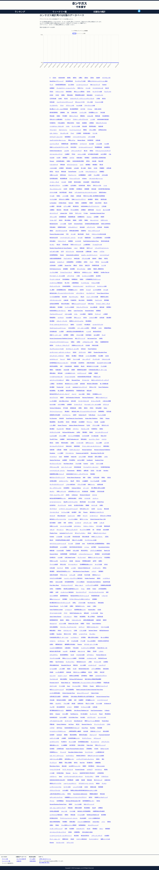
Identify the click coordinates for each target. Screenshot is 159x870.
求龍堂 (89, 352)
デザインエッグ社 (54, 467)
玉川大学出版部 (106, 554)
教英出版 (74, 422)
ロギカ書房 (65, 790)
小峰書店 (91, 123)
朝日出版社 (69, 168)
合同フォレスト (90, 442)
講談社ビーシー (96, 574)
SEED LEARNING (105, 223)
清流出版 (90, 456)
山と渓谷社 (71, 84)
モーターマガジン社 (83, 401)
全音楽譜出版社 (60, 161)
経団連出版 (73, 408)
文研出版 (78, 196)
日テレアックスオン (80, 533)
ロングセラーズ (90, 293)
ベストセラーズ (54, 164)
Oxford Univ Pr (82, 415)
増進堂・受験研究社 (98, 269)
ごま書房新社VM (99, 752)
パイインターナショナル (79, 136)
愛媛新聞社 (69, 710)
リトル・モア (53, 220)
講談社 (86, 77)
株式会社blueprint (104, 630)
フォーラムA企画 (94, 481)
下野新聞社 (89, 748)
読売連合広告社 (54, 818)
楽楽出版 (68, 672)
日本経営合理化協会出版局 (92, 223)
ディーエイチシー (73, 564)
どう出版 (52, 773)
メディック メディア (96, 835)
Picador (92, 686)
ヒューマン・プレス (94, 439)
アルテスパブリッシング (56, 314)
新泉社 (91, 432)
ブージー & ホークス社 (56, 613)
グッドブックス (62, 505)
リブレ (76, 314)
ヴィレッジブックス (74, 178)
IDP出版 (98, 529)
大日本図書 (107, 237)
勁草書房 (66, 456)
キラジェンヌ (97, 738)
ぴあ (110, 154)
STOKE (96, 748)
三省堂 (89, 175)
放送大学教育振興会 (55, 821)
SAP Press (59, 727)
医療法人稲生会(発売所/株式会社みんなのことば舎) (84, 790)
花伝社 (89, 533)
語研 (66, 828)
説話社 (67, 495)
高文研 (94, 651)
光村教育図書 (63, 554)
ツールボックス (99, 95)
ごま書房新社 (86, 244)
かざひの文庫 (85, 435)
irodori (88, 606)
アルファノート (72, 175)
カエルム (89, 216)
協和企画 (86, 613)
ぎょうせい (92, 634)
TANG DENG (81, 745)
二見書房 (105, 314)
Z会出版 (94, 161)
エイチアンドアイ (54, 741)
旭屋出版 (82, 248)
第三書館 (100, 355)
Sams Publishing (96, 623)
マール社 (52, 196)
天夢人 (74, 602)
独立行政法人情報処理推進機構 (93, 679)
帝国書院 (92, 491)
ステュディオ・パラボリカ (57, 355)
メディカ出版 (91, 136)
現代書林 (60, 307)
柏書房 (62, 397)
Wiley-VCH (103, 435)
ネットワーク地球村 (85, 529)
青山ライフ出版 (90, 703)
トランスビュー (68, 616)
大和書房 (61, 168)
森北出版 (106, 508)
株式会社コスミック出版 (71, 383)
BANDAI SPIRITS (80, 755)
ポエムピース (53, 623)
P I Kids (86, 213)
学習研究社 (94, 428)
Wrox (101, 613)
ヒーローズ (78, 522)
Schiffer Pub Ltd (105, 272)
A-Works (84, 178)
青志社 (51, 442)
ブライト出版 (95, 425)
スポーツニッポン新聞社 (56, 759)
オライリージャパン (72, 164)
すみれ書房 (69, 317)
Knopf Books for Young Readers (74, 418)
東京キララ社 (67, 634)
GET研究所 (72, 745)
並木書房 (74, 512)
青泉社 (57, 825)
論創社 (72, 324)
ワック (51, 84)
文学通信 (83, 637)
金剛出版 (86, 470)
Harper (62, 255)
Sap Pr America (59, 661)
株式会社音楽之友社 (84, 668)
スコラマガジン (70, 755)
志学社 (51, 588)
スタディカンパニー (74, 449)
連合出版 (64, 766)
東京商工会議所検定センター (71, 588)
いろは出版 (59, 536)
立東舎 (78, 342)
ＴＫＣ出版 (72, 811)
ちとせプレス (63, 561)
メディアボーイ (80, 293)
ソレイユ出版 (78, 804)
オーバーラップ (54, 213)
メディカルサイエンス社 (56, 720)
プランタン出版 (86, 258)
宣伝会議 (82, 227)
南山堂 (72, 481)
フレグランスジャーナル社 (57, 348)
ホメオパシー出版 (101, 286)
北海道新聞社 (69, 262)
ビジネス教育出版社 (55, 693)
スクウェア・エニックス (56, 136)
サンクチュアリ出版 (80, 81)
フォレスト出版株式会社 (84, 821)
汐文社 (106, 564)
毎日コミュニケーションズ (57, 689)
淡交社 (85, 317)
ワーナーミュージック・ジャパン (69, 818)
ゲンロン (104, 783)
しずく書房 (62, 668)
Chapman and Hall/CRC (82, 453)
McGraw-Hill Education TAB (73, 800)
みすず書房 (103, 154)
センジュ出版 (104, 262)
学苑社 (51, 703)
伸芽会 (104, 568)
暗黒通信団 (70, 780)
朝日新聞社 (52, 390)
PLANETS (63, 741)
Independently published (72, 255)
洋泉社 (101, 418)
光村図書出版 (62, 216)
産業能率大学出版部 (55, 415)
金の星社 (98, 275)
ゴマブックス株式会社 (96, 550)
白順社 (51, 644)
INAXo (59, 630)
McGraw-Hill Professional (76, 679)
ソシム (105, 185)
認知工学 (87, 265)
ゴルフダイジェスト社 (61, 230)
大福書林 (62, 439)
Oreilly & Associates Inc (56, 150)
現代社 (98, 800)
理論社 (100, 258)
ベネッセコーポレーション (96, 178)
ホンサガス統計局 (21, 859)
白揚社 (101, 338)
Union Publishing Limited (56, 609)
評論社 (72, 196)
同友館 (51, 672)
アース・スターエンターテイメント (59, 324)
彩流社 (74, 352)
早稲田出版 (106, 682)
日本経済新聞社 (66, 286)
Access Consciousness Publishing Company (61, 338)
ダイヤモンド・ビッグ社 (72, 348)
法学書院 (66, 335)
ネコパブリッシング (93, 825)
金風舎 (89, 269)
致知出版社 (90, 95)
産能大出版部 (78, 807)
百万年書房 (52, 522)
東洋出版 (59, 206)
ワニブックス (107, 91)
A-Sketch (107, 710)
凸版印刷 (98, 620)
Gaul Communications (96, 710)
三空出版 (104, 206)
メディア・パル (87, 522)
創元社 (104, 98)
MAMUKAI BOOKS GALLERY (57, 780)
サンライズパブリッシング (57, 484)
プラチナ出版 (81, 602)
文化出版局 (86, 182)
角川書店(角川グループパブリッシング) (60, 602)
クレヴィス (60, 568)
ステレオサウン (54, 654)
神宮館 (65, 449)
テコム (82, 588)
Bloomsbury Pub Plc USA (97, 453)
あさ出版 (91, 143)
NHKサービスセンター (92, 627)
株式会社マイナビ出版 (92, 366)
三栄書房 (67, 154)
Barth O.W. (107, 550)
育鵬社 (89, 651)
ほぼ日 (93, 508)
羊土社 (87, 234)
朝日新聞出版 (69, 81)
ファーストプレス (54, 512)
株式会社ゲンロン (80, 606)
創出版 (73, 703)
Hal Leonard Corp (92, 338)
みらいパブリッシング (83, 693)
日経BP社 (83, 230)
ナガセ (67, 126)
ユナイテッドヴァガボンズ (57, 380)
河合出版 (84, 126)
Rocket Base (105, 720)
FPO (67, 234)
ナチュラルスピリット (91, 171)
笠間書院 (94, 599)
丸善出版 (99, 227)
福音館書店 (68, 136)
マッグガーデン (54, 105)
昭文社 (89, 185)
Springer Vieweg (93, 630)
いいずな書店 (53, 401)
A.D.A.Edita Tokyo (73, 717)
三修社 (94, 606)
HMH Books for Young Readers (81, 571)
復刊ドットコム (84, 519)
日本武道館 (81, 658)
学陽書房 (102, 168)
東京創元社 (76, 206)
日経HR (94, 258)
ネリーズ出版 (91, 501)
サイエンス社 (97, 661)
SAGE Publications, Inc (76, 613)
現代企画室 (98, 408)
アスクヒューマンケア (67, 585)
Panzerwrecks (70, 470)
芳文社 (51, 91)
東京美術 (76, 835)
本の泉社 (82, 717)
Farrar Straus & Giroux (103, 293)
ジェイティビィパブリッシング (65, 102)
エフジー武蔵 (62, 623)
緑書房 (82, 623)
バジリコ (104, 439)
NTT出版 (65, 408)
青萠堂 (70, 804)
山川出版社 (73, 185)
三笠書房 (78, 133)
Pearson (80, 644)
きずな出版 (105, 175)
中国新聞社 (58, 588)
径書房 (96, 373)
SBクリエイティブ (95, 84)
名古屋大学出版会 (78, 505)
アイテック (98, 314)
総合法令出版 (79, 251)
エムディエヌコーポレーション (58, 140)
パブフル (102, 251)
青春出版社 (70, 95)
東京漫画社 (88, 321)
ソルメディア (102, 665)
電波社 (51, 230)
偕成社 (58, 116)
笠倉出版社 (79, 157)
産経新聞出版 (71, 216)
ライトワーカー (89, 752)
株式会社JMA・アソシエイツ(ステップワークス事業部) (87, 682)
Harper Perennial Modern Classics (75, 748)
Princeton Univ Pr (54, 682)
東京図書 (99, 727)
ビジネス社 (78, 241)
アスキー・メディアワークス (80, 119)
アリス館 (82, 641)
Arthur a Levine (101, 766)
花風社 (51, 825)
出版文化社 (107, 780)
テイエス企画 (81, 814)
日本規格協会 (65, 279)
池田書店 (98, 310)
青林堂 (69, 359)
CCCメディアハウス (101, 123)
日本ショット (77, 317)
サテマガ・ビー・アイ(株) (91, 644)
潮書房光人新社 (104, 296)
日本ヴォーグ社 (97, 185)
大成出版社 (68, 647)
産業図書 (86, 189)
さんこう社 (64, 811)
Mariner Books (81, 140)
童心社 (85, 150)
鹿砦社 (77, 202)
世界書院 (64, 599)
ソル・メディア (86, 359)
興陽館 (87, 505)
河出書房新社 (105, 116)
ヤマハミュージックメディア (103, 150)
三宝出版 (77, 543)
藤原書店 (96, 272)
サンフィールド (82, 557)
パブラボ (52, 727)
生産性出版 (100, 484)
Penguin (52, 161)
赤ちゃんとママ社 (80, 102)
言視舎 (70, 832)
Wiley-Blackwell (61, 515)
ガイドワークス (54, 397)
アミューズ (63, 752)
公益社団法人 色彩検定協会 (99, 157)
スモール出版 (68, 314)
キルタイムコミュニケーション (58, 328)
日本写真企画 (72, 554)
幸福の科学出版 (95, 182)
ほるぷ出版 (76, 550)
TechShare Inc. (74, 714)
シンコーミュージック (82, 84)
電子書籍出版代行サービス (57, 710)
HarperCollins (91, 609)
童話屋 (83, 780)
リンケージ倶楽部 (69, 307)
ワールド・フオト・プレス (103, 303)
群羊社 (76, 762)
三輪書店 (52, 209)
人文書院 (60, 265)
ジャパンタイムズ (104, 255)
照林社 (88, 394)
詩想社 (85, 262)
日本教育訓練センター (74, 738)
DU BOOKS (60, 383)
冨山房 (94, 807)
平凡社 (73, 154)
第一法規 (98, 470)
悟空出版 (108, 411)
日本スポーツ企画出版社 (56, 119)
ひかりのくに (98, 769)
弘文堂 (70, 223)
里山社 (82, 296)
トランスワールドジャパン (102, 248)
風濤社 (106, 769)
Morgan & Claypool (85, 495)
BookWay (92, 727)
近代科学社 (52, 505)
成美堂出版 (91, 209)
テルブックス (98, 300)
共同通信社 (79, 189)
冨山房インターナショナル (71, 501)
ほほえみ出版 (58, 581)
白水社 (70, 505)
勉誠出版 (52, 550)
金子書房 (93, 547)
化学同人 (70, 522)
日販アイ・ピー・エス (55, 335)
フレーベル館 (76, 359)
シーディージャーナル (55, 787)
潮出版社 (67, 411)
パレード (74, 394)
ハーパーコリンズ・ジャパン (57, 470)
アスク (62, 105)
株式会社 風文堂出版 (55, 651)
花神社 (98, 759)
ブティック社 (53, 216)
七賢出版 (59, 449)
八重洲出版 (88, 251)
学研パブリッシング (100, 745)
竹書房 (91, 202)
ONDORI (61, 418)
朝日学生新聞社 (54, 366)
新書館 (90, 373)
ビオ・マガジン (54, 133)
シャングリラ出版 (77, 787)
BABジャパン (91, 484)
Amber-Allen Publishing (91, 418)
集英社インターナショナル (76, 321)
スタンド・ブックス (62, 321)
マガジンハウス (59, 91)
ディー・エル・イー (55, 839)
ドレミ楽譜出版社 (97, 237)
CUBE (75, 630)
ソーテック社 (82, 112)
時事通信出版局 (86, 561)
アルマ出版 (78, 463)
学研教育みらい (54, 752)
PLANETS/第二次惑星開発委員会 (95, 543)
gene (83, 543)
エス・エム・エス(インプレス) (58, 807)
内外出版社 (52, 241)
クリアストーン (66, 415)
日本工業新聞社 (54, 627)
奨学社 (88, 161)
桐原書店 (95, 164)
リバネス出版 (94, 613)
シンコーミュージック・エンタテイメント (61, 835)
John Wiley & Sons (64, 401)
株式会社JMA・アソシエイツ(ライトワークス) (62, 293)
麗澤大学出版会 (83, 734)
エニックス (52, 675)
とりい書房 (52, 425)
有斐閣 (70, 182)
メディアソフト (105, 741)
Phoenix (85, 512)
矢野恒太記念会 (102, 129)
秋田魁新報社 (82, 825)
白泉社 (60, 98)
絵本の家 (73, 401)
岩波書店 (84, 123)
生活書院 (52, 634)
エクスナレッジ (54, 359)
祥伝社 (70, 192)
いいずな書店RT (59, 672)
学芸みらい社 (96, 376)
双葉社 (58, 196)
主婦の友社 (74, 112)
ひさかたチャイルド (78, 286)
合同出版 (102, 317)
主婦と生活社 (97, 109)
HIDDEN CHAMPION (103, 641)
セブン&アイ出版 (54, 251)
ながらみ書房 (62, 717)
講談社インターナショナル (95, 557)
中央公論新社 (61, 123)
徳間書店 (65, 157)
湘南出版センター (54, 745)
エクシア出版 (82, 456)
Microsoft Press (76, 380)
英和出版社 (84, 439)
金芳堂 (94, 561)
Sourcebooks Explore (103, 547)
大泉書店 (105, 661)
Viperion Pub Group (55, 460)
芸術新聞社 (90, 300)
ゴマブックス (82, 352)
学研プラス (80, 88)
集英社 (74, 77)
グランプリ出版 (82, 484)
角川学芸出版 (63, 192)
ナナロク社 (87, 498)
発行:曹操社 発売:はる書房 (98, 488)
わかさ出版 (52, 404)
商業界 (102, 216)
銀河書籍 (103, 814)
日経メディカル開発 (77, 540)
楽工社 (90, 672)
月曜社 (96, 672)
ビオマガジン (77, 526)
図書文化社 (65, 839)
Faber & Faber (95, 693)
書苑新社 (79, 470)
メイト (103, 821)
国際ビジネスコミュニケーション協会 (97, 81)
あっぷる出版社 (91, 641)
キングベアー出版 (97, 91)
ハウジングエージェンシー (86, 554)
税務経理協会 (107, 328)
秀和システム (71, 140)
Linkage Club (63, 213)
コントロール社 (102, 717)
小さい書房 (65, 714)
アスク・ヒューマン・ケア (57, 495)
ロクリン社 (94, 505)
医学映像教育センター (88, 800)
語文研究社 (81, 362)
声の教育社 (72, 460)
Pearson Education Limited (57, 234)
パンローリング (92, 665)
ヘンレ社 (88, 331)
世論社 (69, 668)
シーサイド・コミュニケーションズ (68, 508)
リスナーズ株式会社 (81, 839)
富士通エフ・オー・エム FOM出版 (59, 109)
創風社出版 (93, 787)
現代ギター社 (105, 425)
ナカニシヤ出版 (95, 282)
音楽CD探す (33, 861)
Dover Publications (103, 387)
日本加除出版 (53, 331)
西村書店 (84, 432)
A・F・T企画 (64, 606)
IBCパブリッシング (80, 338)
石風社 (89, 477)
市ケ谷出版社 (84, 714)
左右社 (107, 355)
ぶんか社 (66, 150)
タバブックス (68, 720)
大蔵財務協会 (75, 282)
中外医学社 (52, 123)
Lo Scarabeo (53, 202)
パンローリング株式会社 (56, 282)
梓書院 (51, 592)
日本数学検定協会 (105, 467)
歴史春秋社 (108, 714)
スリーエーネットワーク (56, 154)
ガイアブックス (91, 717)
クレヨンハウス (60, 842)
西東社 (85, 129)
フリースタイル (70, 453)
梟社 (103, 759)
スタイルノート (67, 630)
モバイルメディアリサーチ (57, 446)
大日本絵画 (52, 265)
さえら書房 (83, 665)
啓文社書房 (106, 731)
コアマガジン (90, 654)
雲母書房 (76, 707)
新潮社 (69, 77)
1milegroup (75, 495)
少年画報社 (79, 262)
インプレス (68, 119)
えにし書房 (99, 442)
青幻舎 (101, 164)
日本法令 (83, 348)
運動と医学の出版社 (93, 637)
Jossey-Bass (96, 821)
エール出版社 (63, 547)
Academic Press (99, 460)
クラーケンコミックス (55, 300)
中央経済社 (73, 300)
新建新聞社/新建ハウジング (57, 474)
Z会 (68, 112)
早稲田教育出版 (95, 595)
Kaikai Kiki (73, 456)
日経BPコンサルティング (101, 797)
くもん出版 (99, 143)
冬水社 (67, 422)
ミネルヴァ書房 (93, 317)
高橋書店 (101, 171)
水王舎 (95, 168)
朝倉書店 (76, 366)
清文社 (109, 477)
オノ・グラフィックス (55, 488)
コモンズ (52, 529)
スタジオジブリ (80, 828)
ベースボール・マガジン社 (57, 126)
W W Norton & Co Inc (55, 269)
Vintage (107, 418)
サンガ (103, 335)
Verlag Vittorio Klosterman (74, 477)
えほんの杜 (90, 116)
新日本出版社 (77, 182)
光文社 (54, 77)
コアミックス (70, 842)
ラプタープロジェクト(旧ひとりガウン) (79, 599)
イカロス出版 (53, 168)
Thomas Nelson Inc (101, 654)
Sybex (105, 408)
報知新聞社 (52, 422)
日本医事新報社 (54, 255)
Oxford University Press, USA (98, 519)
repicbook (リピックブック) (80, 387)
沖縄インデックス (61, 491)
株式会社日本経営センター (64, 571)
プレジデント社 (64, 133)
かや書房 (52, 206)
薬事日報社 (106, 446)
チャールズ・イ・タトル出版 (57, 275)
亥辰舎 (88, 588)
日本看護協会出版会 (83, 741)
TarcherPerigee (72, 171)
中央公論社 (76, 647)
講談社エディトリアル (55, 783)
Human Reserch (54, 606)
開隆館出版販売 (94, 794)
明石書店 (92, 474)
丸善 (75, 700)
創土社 (51, 540)
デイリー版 (5, 859)
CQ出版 (88, 345)
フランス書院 (62, 435)
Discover (68, 773)
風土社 (105, 202)
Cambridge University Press (97, 213)
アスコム (89, 109)
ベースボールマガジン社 (56, 376)
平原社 (75, 616)
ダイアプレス (53, 508)
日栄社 (57, 442)
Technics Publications (55, 408)
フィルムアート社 (97, 244)
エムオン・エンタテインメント (89, 255)
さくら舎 (73, 234)
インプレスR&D (54, 272)
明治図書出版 (98, 147)
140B (56, 592)
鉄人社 (57, 171)
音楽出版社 (106, 668)
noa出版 (102, 422)
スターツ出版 (99, 463)
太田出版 (108, 168)
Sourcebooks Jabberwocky (80, 794)
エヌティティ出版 (54, 738)
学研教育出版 (95, 265)
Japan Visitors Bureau (55, 616)
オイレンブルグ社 (95, 401)
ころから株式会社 (70, 484)
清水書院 (72, 269)
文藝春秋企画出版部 (106, 585)
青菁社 (103, 477)
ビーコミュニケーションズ (86, 147)
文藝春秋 (62, 112)
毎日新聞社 (83, 616)
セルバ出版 (81, 394)
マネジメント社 (106, 359)
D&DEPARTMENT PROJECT (87, 773)
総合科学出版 (106, 581)
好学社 (80, 498)
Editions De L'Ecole (73, 623)
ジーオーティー (94, 515)
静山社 (82, 366)
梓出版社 (106, 227)
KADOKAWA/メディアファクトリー (90, 206)
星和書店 (97, 554)
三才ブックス (104, 220)
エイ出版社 (65, 185)
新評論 (67, 568)
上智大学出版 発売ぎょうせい (57, 794)
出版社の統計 (99, 12)
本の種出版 (73, 651)
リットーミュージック (75, 129)
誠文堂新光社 (74, 143)
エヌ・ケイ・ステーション (57, 755)
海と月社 (67, 282)
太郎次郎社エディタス (74, 491)
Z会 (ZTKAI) (98, 202)
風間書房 (101, 571)
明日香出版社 (92, 126)
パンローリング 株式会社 (67, 592)
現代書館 (52, 387)
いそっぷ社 (72, 574)
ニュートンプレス (54, 143)
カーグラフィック (90, 286)
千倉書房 (68, 550)
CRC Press (91, 303)
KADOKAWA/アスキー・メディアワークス (77, 474)
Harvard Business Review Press (58, 804)
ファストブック (78, 404)
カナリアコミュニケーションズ (58, 543)
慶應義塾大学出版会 (70, 644)
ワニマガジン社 (54, 679)
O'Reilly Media (62, 202)
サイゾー (85, 515)
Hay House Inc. (92, 602)
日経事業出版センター (80, 609)
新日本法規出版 (105, 241)
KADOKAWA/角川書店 (78, 161)
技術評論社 (69, 91)
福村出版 (102, 307)
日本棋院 (52, 748)
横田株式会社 (58, 644)
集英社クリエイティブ (102, 686)
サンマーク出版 (76, 126)
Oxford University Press (68, 693)
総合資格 (64, 296)
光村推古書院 (53, 481)
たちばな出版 (74, 641)
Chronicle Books (78, 223)
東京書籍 (52, 321)
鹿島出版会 (52, 373)
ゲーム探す (32, 859)
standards (52, 262)
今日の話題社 (71, 328)
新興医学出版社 (62, 227)
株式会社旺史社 (97, 331)
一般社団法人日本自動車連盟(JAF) (75, 331)
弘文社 (88, 425)
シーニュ (86, 547)
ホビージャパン (63, 129)
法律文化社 (80, 703)
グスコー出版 (79, 335)
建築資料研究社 (70, 390)
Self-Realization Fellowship (73, 397)
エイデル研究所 (97, 289)
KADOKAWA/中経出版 (103, 119)
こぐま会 (73, 568)
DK (93, 529)
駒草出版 (63, 171)
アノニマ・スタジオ (55, 279)
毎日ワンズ (90, 248)
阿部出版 (81, 355)
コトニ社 (68, 387)
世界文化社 (63, 175)
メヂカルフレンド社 (87, 342)
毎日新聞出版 (63, 178)
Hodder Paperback (90, 578)
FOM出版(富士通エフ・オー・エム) (59, 637)
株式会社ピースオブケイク (97, 512)
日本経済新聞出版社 (60, 84)
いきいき (102, 522)
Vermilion (105, 470)
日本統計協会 (60, 773)
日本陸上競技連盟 (54, 811)
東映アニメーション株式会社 (92, 720)
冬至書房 (71, 828)
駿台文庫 (101, 161)
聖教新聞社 (52, 317)
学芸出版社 (52, 227)
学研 (65, 522)
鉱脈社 (100, 561)
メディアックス (91, 227)
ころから (101, 651)
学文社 (88, 623)
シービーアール (83, 634)
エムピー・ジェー (62, 675)
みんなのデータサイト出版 (104, 362)
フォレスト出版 (99, 102)
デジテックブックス (55, 286)
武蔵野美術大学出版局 (99, 811)
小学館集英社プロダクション (93, 279)
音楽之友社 (69, 446)
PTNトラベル (63, 574)
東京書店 (52, 428)
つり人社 (63, 182)
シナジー (94, 571)
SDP (61, 366)
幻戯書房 (81, 700)
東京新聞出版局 (54, 547)
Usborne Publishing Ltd (84, 568)
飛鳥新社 (82, 116)
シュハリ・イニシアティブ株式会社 (73, 578)
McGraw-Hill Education (68, 432)
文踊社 (71, 606)
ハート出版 (63, 223)
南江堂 (107, 88)
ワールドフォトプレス (66, 272)
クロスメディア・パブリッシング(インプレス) (82, 98)
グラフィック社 (70, 105)
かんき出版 (79, 105)
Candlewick (90, 460)
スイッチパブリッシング (101, 432)
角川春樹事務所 (74, 109)
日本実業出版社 (54, 178)
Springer (71, 202)
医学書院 (71, 189)
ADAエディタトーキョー (99, 533)
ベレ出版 (106, 143)
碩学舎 (75, 634)
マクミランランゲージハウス (96, 592)
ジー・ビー (86, 488)
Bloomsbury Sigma (55, 766)
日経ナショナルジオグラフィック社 (59, 147)
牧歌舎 (98, 783)
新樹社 (66, 814)
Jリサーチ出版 (53, 192)
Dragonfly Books (89, 310)
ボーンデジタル (81, 269)
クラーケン (76, 428)
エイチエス (61, 317)
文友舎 (99, 609)
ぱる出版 (76, 168)
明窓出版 (68, 428)
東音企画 (89, 390)
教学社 (106, 258)
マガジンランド (62, 241)
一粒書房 (63, 738)
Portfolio (52, 536)
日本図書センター (93, 112)
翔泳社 (89, 168)
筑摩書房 (52, 88)
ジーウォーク (83, 143)
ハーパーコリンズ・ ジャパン (68, 237)
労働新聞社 (98, 762)
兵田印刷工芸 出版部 (55, 696)
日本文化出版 (100, 491)
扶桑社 (63, 95)
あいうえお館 (106, 209)
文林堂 (74, 415)
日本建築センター (97, 394)
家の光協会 (68, 220)
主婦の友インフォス (95, 731)
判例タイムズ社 (54, 561)
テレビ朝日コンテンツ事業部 (68, 825)
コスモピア (90, 769)
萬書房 (91, 675)
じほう (100, 328)
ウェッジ (62, 359)
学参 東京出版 (76, 536)
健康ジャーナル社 (105, 839)
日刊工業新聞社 (70, 689)
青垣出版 (73, 814)
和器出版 (70, 807)
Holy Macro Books (68, 463)
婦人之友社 (81, 300)
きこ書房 (52, 289)
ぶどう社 (106, 442)
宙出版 (71, 561)
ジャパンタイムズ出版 (66, 526)
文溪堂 (59, 522)
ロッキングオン (89, 776)
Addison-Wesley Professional (76, 425)
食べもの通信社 (105, 637)
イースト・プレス (54, 182)
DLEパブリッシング (89, 804)
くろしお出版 (82, 630)
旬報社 (72, 342)
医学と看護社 (98, 456)
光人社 (88, 828)
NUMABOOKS (53, 717)
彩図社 (68, 161)
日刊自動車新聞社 (69, 581)
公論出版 (66, 300)
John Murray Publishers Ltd (81, 710)
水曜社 (101, 505)
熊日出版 (102, 794)
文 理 (62, 251)
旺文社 (66, 98)
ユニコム (99, 508)
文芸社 (106, 536)
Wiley (96, 342)
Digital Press (100, 501)
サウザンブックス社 (55, 432)
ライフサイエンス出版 (90, 540)
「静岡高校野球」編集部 (74, 731)
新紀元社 (59, 209)
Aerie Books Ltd (78, 720)
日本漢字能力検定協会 (104, 189)
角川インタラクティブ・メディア (100, 380)
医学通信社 (91, 766)
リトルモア (79, 324)
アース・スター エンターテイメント (91, 446)
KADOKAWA (61, 77)
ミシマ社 (81, 171)
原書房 (73, 369)
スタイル (94, 495)
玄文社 (92, 470)
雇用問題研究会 (64, 595)
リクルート (52, 641)
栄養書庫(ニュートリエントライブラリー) (75, 797)
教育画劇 (106, 300)
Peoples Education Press (100, 352)
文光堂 (65, 189)
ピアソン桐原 (67, 206)
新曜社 (72, 335)
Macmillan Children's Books (75, 752)
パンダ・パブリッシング (56, 828)
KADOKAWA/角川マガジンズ (72, 727)
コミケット (95, 498)
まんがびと (58, 703)
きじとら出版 (72, 741)
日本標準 (52, 734)
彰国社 (81, 279)
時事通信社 (75, 279)
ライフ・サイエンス (67, 769)
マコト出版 (99, 703)
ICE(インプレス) (73, 116)
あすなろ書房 (80, 460)
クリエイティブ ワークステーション (59, 342)
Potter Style (90, 745)
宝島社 (92, 77)
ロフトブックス (70, 251)
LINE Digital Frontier (70, 557)
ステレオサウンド (73, 227)
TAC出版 (102, 112)
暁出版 (96, 422)
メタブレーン (53, 776)
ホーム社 (80, 237)
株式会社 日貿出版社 (92, 383)
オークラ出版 (98, 564)
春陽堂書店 (77, 446)
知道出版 (100, 126)
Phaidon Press (53, 533)
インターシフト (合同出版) (88, 647)
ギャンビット (60, 529)
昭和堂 (104, 620)
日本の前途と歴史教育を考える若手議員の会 (82, 696)
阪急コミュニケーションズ (79, 303)
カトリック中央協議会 (74, 435)
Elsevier (52, 842)
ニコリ (81, 164)
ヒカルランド (60, 262)
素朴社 (86, 408)
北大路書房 (81, 422)
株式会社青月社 (85, 835)
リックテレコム (85, 282)
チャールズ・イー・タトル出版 (92, 404)
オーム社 (105, 289)
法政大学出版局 (54, 574)
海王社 (77, 724)
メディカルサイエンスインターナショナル (86, 192)
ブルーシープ (93, 734)
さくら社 (70, 543)
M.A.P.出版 (87, 574)
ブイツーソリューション (56, 411)
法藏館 (70, 700)
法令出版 (85, 731)
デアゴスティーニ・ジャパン (86, 783)
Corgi (60, 456)
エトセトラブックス (98, 324)
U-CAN (58, 157)
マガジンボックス (76, 620)
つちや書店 (83, 314)
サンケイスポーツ (93, 839)
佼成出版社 (58, 369)
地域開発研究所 (104, 342)
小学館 (98, 98)
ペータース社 (79, 442)
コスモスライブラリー (101, 675)
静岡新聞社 (101, 411)
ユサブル (72, 157)
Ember (94, 588)
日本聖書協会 (60, 800)
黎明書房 (107, 828)
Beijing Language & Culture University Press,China (89, 689)
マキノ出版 (90, 102)
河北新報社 (107, 557)
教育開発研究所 (54, 620)
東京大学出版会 (65, 303)
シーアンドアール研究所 (91, 585)
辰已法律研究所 (61, 707)
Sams (60, 776)
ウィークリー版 (6, 861)
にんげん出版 (53, 435)
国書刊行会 (77, 272)
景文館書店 (87, 807)
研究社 (51, 171)
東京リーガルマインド (101, 397)
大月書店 (103, 481)
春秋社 (69, 310)
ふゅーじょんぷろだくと (70, 783)
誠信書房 (90, 199)
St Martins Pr (107, 703)
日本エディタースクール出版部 (96, 755)
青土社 (58, 244)
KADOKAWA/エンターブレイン (58, 310)
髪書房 (84, 766)
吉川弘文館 (96, 477)
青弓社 (97, 262)
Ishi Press (71, 724)
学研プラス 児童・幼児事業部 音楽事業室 (94, 196)
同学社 (69, 794)
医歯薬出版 (88, 237)
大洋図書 (96, 216)
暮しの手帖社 (91, 616)
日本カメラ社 (92, 387)
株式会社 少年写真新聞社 (84, 811)
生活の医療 (106, 529)
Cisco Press (85, 727)
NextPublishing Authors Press (91, 241)
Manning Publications (87, 397)
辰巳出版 (93, 189)
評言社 (91, 408)
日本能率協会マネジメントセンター (59, 362)
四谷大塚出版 (85, 536)
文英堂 (80, 220)
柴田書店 (88, 164)
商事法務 (93, 328)
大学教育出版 (60, 748)
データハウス (85, 380)
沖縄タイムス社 (54, 526)
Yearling (104, 84)
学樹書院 (64, 821)
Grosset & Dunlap (79, 769)
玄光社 (88, 91)
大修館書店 (84, 202)
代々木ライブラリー (55, 185)
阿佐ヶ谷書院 (68, 762)
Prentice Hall (60, 387)
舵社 (80, 512)
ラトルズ (88, 289)
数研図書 (100, 787)
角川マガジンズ (98, 780)
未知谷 (72, 839)
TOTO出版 (73, 362)
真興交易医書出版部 (88, 620)
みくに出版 (67, 536)
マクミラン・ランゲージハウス (68, 627)
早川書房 (64, 116)
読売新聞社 (66, 488)
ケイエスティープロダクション (58, 731)
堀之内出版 (81, 234)
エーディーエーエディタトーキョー (73, 776)
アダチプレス (104, 776)
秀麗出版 (52, 724)
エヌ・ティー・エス (66, 467)
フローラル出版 (105, 627)
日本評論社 (88, 335)
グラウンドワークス (55, 790)
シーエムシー (68, 609)
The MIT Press (53, 439)
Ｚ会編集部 (85, 481)
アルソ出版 (66, 703)
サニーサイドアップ (81, 592)
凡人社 (72, 654)
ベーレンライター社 (55, 769)
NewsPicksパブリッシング (56, 81)
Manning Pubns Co (87, 724)
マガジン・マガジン (88, 526)
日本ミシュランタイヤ (72, 529)
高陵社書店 (72, 821)
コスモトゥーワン (63, 481)
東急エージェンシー (55, 599)
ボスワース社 (53, 686)
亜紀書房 (108, 317)
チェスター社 (60, 428)
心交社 (92, 463)
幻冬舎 (51, 95)
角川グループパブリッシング (57, 477)
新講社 (98, 578)
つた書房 (61, 331)
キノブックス (93, 714)
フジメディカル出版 (55, 658)
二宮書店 (52, 383)
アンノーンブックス (99, 724)
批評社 (51, 714)
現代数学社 (90, 762)
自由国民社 (107, 147)
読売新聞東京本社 (61, 289)
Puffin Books (92, 415)
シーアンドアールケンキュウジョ (85, 759)
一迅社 (78, 275)
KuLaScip (59, 634)
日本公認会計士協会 (87, 832)
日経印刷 (52, 449)
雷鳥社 (108, 543)
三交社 (108, 724)
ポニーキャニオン (73, 296)
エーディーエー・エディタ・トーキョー (60, 352)
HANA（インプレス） (97, 536)
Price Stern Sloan (54, 585)
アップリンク (53, 762)
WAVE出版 (77, 258)
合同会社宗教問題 (54, 303)
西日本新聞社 (73, 734)
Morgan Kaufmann (87, 449)
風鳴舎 (66, 734)
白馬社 (78, 432)
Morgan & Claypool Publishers (102, 449)
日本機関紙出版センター (86, 564)
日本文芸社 (73, 147)
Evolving (86, 463)
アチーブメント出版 (89, 105)
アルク (72, 133)
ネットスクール (95, 741)
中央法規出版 (68, 366)
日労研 (97, 776)
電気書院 (52, 571)
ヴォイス (98, 209)
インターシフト (96, 568)
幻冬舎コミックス (87, 272)
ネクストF (52, 515)
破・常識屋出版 (104, 383)
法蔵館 (77, 780)
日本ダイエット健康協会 (79, 672)
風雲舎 (51, 345)
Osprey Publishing (61, 724)
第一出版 (83, 168)
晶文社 (60, 220)
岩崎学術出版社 (72, 498)
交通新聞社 (77, 832)
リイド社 (103, 265)
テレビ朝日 (97, 175)
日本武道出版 (77, 467)
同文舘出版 (65, 244)
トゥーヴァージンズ (102, 700)
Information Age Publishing (94, 581)
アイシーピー (53, 129)
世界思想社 (66, 696)
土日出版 (80, 574)
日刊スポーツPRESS (105, 515)
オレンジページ (94, 220)
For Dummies (53, 418)
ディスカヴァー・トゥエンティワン (66, 88)
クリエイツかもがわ (70, 376)
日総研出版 (100, 616)
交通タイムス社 (54, 175)
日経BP (98, 77)
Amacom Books (54, 554)
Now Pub (82, 762)
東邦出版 (60, 373)
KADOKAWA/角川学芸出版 (84, 376)
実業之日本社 (70, 123)
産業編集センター (73, 289)
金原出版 (82, 383)
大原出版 (95, 707)
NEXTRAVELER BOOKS (75, 547)
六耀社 (80, 408)
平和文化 (85, 686)
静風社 (51, 661)
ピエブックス (71, 515)
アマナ (65, 613)
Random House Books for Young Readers (61, 248)
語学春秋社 (84, 675)
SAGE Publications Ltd (73, 439)
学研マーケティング (76, 244)
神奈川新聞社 (63, 679)
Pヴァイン (89, 422)
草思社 (91, 150)
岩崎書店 (70, 241)
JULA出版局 (83, 818)
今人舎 (74, 668)
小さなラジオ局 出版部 (56, 578)
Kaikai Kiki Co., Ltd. (102, 647)
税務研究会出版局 (81, 369)
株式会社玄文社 (54, 223)
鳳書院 (60, 762)
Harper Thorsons (62, 425)
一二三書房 (60, 453)
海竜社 (67, 380)
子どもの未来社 (75, 209)
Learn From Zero (78, 310)
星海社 (101, 428)
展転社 (75, 265)
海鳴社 (86, 220)
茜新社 (67, 620)
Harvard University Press (102, 696)
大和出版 (98, 140)
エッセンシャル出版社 (88, 275)
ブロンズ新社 (92, 129)
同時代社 (75, 665)
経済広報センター (69, 759)
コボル (106, 456)
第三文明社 (61, 422)
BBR (84, 477)
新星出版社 (52, 307)
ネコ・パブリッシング (94, 230)
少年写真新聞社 (102, 588)
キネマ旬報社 (61, 404)
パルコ (75, 248)
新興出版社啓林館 (74, 230)
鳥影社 (51, 581)
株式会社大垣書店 (61, 700)
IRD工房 (102, 672)
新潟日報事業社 (64, 654)
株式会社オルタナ (81, 661)
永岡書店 (83, 209)
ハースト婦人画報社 (91, 355)
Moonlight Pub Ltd (66, 665)
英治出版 (52, 116)
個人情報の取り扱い (44, 862)
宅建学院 (90, 314)
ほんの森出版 (93, 307)
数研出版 (97, 116)
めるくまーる (81, 651)
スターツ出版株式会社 (94, 818)
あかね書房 (97, 335)
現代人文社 (63, 564)
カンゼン (52, 244)
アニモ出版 (103, 366)
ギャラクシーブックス (55, 463)
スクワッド (81, 627)
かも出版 (60, 557)
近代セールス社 (105, 748)
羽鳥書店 (95, 828)
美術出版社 (101, 602)
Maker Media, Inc (65, 682)
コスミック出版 (82, 154)
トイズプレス (106, 578)
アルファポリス (68, 258)
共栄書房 (107, 835)
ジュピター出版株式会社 (56, 647)
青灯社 (78, 481)
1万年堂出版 (53, 98)
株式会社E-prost (102, 658)
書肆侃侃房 (107, 526)
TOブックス (78, 213)
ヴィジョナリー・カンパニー (90, 467)
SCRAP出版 (82, 185)
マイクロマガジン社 (98, 88)
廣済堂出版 (103, 199)
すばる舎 (52, 157)
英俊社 (67, 355)
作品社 (78, 123)
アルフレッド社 (85, 428)
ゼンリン (75, 773)
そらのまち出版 (80, 654)
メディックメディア (76, 150)
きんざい (52, 491)
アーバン (52, 800)
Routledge (52, 453)
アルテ (91, 262)
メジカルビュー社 (91, 658)
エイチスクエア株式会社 (56, 814)
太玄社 (86, 787)
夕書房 (78, 515)
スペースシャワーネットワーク (58, 832)
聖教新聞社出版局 (79, 95)
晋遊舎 (74, 220)
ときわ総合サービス (70, 373)
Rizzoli (101, 714)
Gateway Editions (76, 488)
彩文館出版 (85, 491)
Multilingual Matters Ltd (93, 814)
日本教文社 (52, 557)
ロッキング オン (70, 661)
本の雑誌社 (87, 324)
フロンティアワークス (82, 307)
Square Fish (68, 265)
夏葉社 (51, 369)
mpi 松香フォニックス (74, 766)
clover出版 (66, 369)
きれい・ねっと (79, 585)
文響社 (80, 77)
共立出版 (52, 700)
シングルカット (75, 637)
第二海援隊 (61, 390)
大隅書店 (100, 807)
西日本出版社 (64, 442)
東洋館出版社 (86, 133)
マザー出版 (99, 526)
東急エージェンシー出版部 (69, 658)
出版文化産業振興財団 (55, 258)
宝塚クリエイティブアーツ (79, 199)
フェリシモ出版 (102, 415)
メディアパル (70, 275)
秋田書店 (87, 157)
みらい (101, 828)
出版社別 (19, 861)
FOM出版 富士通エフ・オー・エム (98, 369)
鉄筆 (107, 592)
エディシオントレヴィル (56, 797)
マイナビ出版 (53, 199)
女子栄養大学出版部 (93, 154)
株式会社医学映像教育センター (58, 498)
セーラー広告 (67, 787)
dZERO (82, 289)
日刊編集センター (90, 700)
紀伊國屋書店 (82, 175)
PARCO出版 (95, 345)
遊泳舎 (62, 620)
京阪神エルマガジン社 (77, 345)
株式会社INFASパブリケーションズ (80, 595)
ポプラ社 (82, 109)
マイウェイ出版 (65, 512)
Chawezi (57, 714)
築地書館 (65, 269)
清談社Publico (102, 192)
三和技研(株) (100, 773)
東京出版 (66, 209)
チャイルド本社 (76, 686)
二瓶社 (90, 661)
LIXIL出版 (52, 568)
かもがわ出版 (60, 550)
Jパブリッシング (82, 373)
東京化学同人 (84, 550)
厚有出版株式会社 (54, 665)
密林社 (109, 821)
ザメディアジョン (86, 738)
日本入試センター (84, 508)
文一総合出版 (94, 435)
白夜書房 (69, 404)
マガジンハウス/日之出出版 (99, 234)
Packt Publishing (92, 348)
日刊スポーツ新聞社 (64, 199)
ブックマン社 (96, 359)
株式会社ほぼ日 (54, 237)
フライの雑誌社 (80, 581)
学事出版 (62, 164)
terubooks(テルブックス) (66, 533)
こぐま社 (92, 119)
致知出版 (89, 780)
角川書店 (74, 355)
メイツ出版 (65, 196)
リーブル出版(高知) (55, 296)
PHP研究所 (90, 140)
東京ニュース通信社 (79, 91)
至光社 (71, 213)
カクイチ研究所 (54, 595)
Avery (68, 686)
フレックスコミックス (55, 189)
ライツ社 (95, 133)
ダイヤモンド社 (106, 77)
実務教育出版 (64, 143)
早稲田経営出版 (80, 390)
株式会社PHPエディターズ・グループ (59, 394)
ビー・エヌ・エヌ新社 (83, 328)
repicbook (59, 734)
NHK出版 (52, 102)
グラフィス (106, 404)
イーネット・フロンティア (62, 345)
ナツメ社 (88, 88)
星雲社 (96, 199)
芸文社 (81, 265)
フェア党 (52, 707)
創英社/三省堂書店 (74, 675)
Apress (95, 251)
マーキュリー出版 (85, 707)
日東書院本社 (81, 216)
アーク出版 (62, 686)
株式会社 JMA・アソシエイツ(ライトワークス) (84, 411)
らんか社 (65, 651)
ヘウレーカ (104, 595)
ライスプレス (53, 456)
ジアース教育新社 (96, 668)
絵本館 (95, 522)
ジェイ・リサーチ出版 (92, 296)
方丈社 (57, 95)
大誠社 (72, 442)
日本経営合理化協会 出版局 (62, 540)
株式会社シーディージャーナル (58, 519)
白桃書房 (64, 460)
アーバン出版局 (54, 564)
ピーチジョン (61, 641)
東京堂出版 (83, 501)
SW (68, 641)
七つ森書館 (64, 745)
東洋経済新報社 (54, 112)
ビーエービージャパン (55, 501)
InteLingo (77, 561)
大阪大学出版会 (91, 362)
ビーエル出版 (53, 668)
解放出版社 (52, 630)
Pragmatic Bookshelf (104, 734)
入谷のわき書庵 (107, 401)
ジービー (69, 707)
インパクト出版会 (73, 519)
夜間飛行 (108, 307)
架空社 (90, 797)
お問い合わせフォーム (45, 859)
